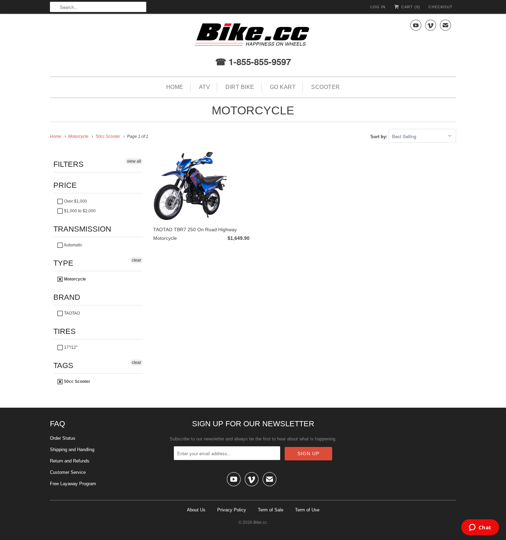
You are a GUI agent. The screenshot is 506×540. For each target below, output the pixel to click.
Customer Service (68, 472)
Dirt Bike (239, 87)
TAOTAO (71, 313)
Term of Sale (270, 509)
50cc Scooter (76, 381)
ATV (204, 87)
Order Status (62, 438)
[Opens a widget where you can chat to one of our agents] (480, 528)
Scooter (325, 87)
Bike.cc (260, 522)
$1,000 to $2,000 (79, 210)
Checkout (441, 7)
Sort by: (379, 136)
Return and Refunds (69, 460)
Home (174, 87)
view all (134, 161)
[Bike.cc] (253, 36)
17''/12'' (70, 347)
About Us (196, 509)
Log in (378, 7)
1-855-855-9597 (258, 61)
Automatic (72, 245)
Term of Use (307, 509)
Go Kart (283, 87)
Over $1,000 (75, 201)
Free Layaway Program (73, 483)
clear (136, 260)
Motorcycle (253, 110)
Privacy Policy (231, 509)
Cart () (410, 7)
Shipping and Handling (72, 449)
